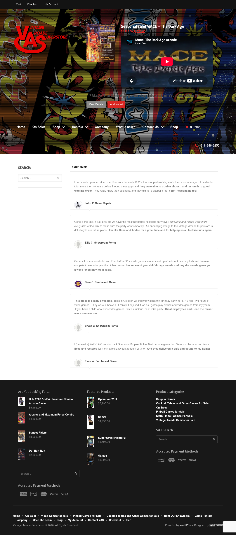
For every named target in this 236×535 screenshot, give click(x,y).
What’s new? (125, 126)
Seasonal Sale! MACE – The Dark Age (152, 26)
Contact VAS (96, 520)
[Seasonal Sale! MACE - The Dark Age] (100, 59)
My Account (51, 4)
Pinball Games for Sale (170, 411)
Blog (60, 520)
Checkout (32, 4)
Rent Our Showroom (177, 516)
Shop (56, 126)
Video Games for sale (54, 516)
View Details (96, 104)
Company (102, 126)
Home (21, 126)
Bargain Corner (165, 399)
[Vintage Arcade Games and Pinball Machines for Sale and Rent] (40, 39)
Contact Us (150, 126)
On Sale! (38, 126)
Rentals (77, 126)
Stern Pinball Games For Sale (174, 416)
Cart (18, 4)
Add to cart (116, 104)
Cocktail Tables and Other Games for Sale (182, 403)
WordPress (186, 525)
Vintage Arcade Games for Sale (175, 420)
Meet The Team (42, 520)
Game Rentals (203, 516)
